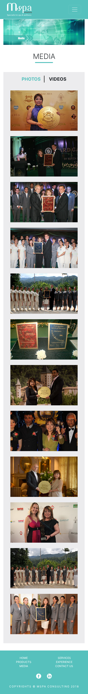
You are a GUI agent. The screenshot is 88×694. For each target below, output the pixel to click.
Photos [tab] (31, 79)
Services (64, 658)
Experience (64, 662)
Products (23, 662)
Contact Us (64, 666)
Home (24, 658)
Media (23, 666)
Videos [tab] (57, 79)
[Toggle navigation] (74, 9)
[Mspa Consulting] (19, 9)
